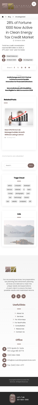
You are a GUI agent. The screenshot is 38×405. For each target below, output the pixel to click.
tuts (8, 201)
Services (20, 316)
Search (31, 165)
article (10, 185)
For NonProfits (20, 323)
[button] (34, 4)
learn (28, 189)
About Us (20, 313)
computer (18, 185)
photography (20, 193)
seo (10, 197)
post (28, 193)
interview (17, 189)
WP (30, 201)
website (14, 201)
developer (27, 185)
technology (17, 197)
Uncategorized (28, 60)
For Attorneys (20, 319)
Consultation (20, 326)
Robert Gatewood (12, 56)
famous (9, 189)
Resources (20, 329)
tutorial (26, 197)
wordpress (23, 201)
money (10, 193)
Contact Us (20, 332)
